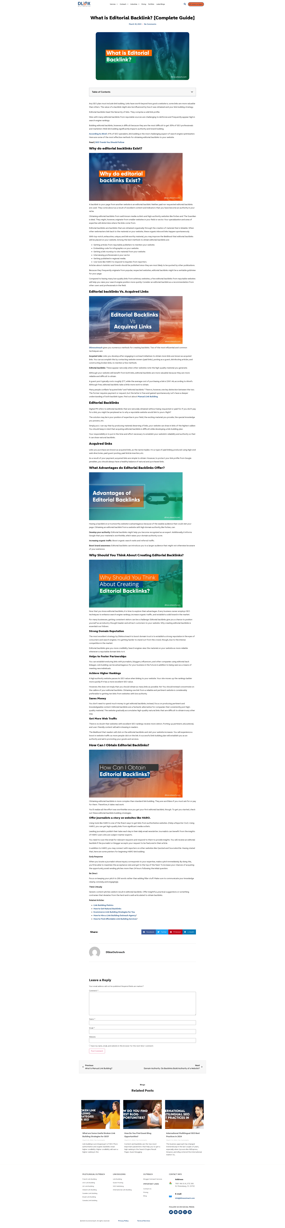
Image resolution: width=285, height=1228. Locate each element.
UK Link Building (88, 1186)
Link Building (117, 1179)
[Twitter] (171, 1212)
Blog (145, 1196)
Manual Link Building (148, 396)
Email (92, 1028)
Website (92, 1037)
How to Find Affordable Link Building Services (115, 919)
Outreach (123, 4)
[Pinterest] (176, 1212)
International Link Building (122, 1190)
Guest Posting (118, 1183)
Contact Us (147, 1189)
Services (113, 4)
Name (92, 1019)
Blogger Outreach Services (152, 1179)
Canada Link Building (89, 1200)
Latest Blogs (160, 4)
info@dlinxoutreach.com (185, 1198)
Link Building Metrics (103, 905)
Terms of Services (143, 1221)
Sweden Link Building (89, 1193)
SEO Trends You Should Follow (109, 142)
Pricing (143, 4)
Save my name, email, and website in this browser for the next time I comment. (122, 1046)
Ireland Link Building (89, 1190)
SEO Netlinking (118, 1186)
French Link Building (89, 1179)
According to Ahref (98, 134)
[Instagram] (185, 1212)
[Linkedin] (190, 1212)
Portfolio (151, 4)
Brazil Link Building (89, 1197)
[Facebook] (180, 1212)
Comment (93, 991)
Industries (133, 4)
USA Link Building (88, 1183)
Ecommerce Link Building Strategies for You (114, 912)
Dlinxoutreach (96, 347)
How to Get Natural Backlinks (107, 908)
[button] (185, 4)
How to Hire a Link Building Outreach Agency (115, 915)
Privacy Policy (123, 1221)
